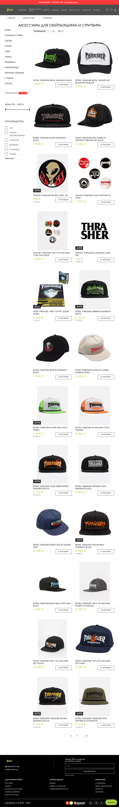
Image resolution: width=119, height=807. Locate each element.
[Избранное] (111, 10)
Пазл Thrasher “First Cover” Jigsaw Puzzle (51, 312)
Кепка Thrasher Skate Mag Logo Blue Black (52, 604)
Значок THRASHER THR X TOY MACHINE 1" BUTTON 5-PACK (51, 254)
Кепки (8, 30)
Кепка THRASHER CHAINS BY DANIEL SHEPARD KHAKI (92, 371)
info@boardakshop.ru (11, 769)
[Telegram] (96, 803)
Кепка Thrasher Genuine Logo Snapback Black (90, 487)
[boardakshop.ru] (10, 10)
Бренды (96, 10)
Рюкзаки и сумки (14, 35)
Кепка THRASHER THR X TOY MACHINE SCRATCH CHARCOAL (92, 604)
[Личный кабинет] (115, 10)
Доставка (9, 783)
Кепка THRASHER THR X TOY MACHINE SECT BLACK (50, 662)
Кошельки (10, 62)
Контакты (99, 792)
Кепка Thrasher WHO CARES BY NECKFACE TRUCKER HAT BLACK (90, 139)
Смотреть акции (71, 2)
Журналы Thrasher (14, 73)
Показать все (9, 158)
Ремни (8, 57)
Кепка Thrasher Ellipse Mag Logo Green (50, 428)
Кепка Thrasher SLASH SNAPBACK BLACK (49, 139)
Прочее (8, 83)
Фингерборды (12, 67)
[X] (101, 803)
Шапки (8, 40)
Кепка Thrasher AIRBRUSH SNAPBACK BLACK (93, 312)
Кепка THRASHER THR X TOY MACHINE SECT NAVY (92, 662)
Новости (99, 789)
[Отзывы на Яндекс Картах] (76, 803)
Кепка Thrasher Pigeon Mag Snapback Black (89, 546)
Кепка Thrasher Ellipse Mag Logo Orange (92, 428)
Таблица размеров (12, 792)
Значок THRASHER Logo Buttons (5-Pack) (93, 196)
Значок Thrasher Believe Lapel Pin (50, 195)
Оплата (8, 786)
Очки (7, 51)
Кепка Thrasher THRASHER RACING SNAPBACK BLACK (50, 719)
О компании (100, 783)
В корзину (64, 85)
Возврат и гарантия (57, 786)
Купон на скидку (12, 795)
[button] (107, 10)
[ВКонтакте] (91, 803)
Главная (11, 18)
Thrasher (47, 18)
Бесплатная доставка (14, 789)
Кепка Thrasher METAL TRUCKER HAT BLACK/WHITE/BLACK (92, 81)
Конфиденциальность (59, 789)
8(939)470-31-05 (12, 766)
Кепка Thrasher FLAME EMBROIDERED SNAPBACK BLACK (51, 487)
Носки (8, 46)
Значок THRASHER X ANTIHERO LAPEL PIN (93, 254)
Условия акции (69, 775)
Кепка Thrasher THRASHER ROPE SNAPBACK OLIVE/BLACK (91, 719)
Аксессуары (29, 18)
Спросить (111, 802)
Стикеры (9, 78)
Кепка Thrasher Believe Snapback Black (50, 371)
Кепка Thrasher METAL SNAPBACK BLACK (52, 80)
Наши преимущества (103, 786)
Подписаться (90, 771)
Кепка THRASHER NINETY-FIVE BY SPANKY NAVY (52, 546)
